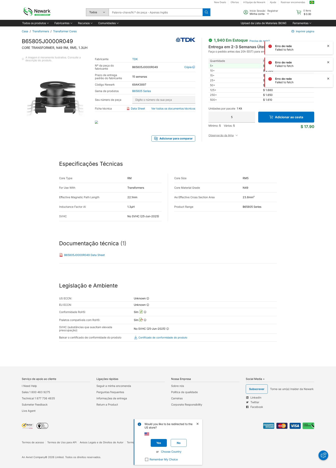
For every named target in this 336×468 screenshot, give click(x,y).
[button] (35, 23)
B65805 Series (141, 91)
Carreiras (177, 398)
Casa (25, 31)
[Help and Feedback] (323, 455)
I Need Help (29, 385)
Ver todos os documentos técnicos (173, 108)
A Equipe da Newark (254, 2)
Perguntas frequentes (110, 392)
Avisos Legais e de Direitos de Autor (101, 442)
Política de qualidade (184, 392)
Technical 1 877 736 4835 (38, 398)
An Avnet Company (33, 457)
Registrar (272, 10)
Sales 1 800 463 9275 (36, 392)
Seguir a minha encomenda (113, 385)
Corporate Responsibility (186, 404)
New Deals (220, 2)
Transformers (40, 31)
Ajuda (273, 2)
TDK (135, 59)
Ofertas (235, 2)
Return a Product (107, 404)
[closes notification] (328, 29)
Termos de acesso (33, 442)
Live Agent (29, 410)
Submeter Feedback (35, 404)
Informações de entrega (111, 398)
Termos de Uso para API (61, 442)
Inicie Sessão (257, 10)
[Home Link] (36, 12)
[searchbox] (156, 12)
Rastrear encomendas (293, 2)
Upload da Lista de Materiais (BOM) (263, 23)
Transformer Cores (65, 31)
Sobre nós (177, 385)
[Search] (206, 12)
